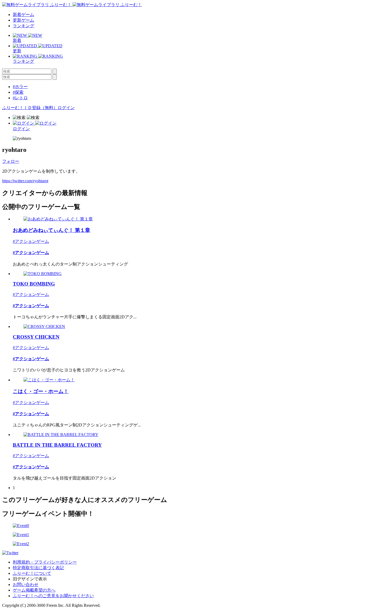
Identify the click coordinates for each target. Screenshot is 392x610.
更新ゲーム (23, 20)
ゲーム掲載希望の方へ (34, 590)
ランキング (23, 25)
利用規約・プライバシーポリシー (45, 562)
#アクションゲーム (31, 241)
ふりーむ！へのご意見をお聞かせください (53, 595)
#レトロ (20, 98)
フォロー (10, 161)
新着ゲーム (23, 14)
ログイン (66, 107)
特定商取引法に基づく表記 (38, 567)
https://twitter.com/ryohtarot (25, 181)
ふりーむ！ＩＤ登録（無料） (30, 107)
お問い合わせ (25, 584)
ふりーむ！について (32, 573)
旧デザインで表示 (30, 579)
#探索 (18, 92)
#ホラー (20, 86)
